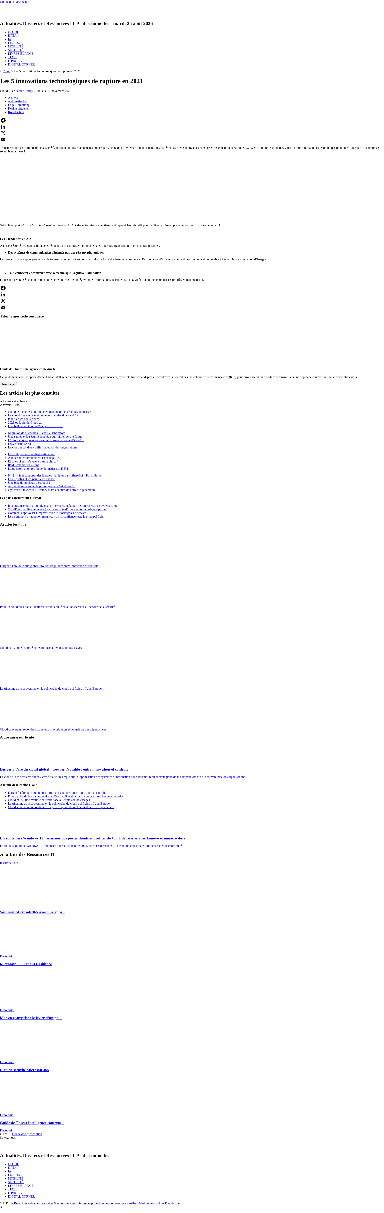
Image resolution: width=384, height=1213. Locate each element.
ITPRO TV (15, 60)
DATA (12, 35)
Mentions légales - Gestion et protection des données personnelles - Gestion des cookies (109, 1203)
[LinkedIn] (192, 127)
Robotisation (16, 112)
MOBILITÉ (15, 46)
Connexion (19, 1134)
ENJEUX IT (16, 42)
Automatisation (17, 101)
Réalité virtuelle (18, 108)
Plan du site (172, 1203)
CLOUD (13, 32)
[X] (192, 133)
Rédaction (20, 1203)
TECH (12, 57)
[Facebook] (192, 120)
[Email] (192, 139)
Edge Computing (19, 105)
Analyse (13, 97)
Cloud (6, 71)
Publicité (33, 1203)
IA (9, 39)
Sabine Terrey (24, 91)
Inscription (35, 1134)
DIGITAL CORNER (21, 64)
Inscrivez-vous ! (10, 862)
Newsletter (46, 1203)
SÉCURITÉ (16, 50)
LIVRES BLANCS (20, 53)
